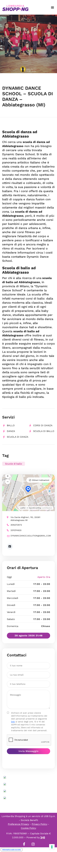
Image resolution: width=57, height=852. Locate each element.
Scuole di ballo (13, 463)
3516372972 (16, 525)
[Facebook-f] (24, 844)
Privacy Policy (39, 824)
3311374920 (16, 530)
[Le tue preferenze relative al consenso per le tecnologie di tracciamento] (52, 847)
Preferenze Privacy (18, 824)
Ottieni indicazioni (40, 480)
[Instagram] (33, 844)
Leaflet (22, 508)
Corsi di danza (42, 425)
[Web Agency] (42, 837)
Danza (11, 431)
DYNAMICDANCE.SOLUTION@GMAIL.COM (30, 535)
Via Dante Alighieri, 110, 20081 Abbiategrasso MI (25, 518)
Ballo (11, 425)
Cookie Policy (28, 828)
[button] (52, 7)
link (13, 721)
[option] (28, 44)
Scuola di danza (17, 436)
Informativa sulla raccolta (11, 850)
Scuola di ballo (43, 431)
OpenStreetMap (35, 508)
